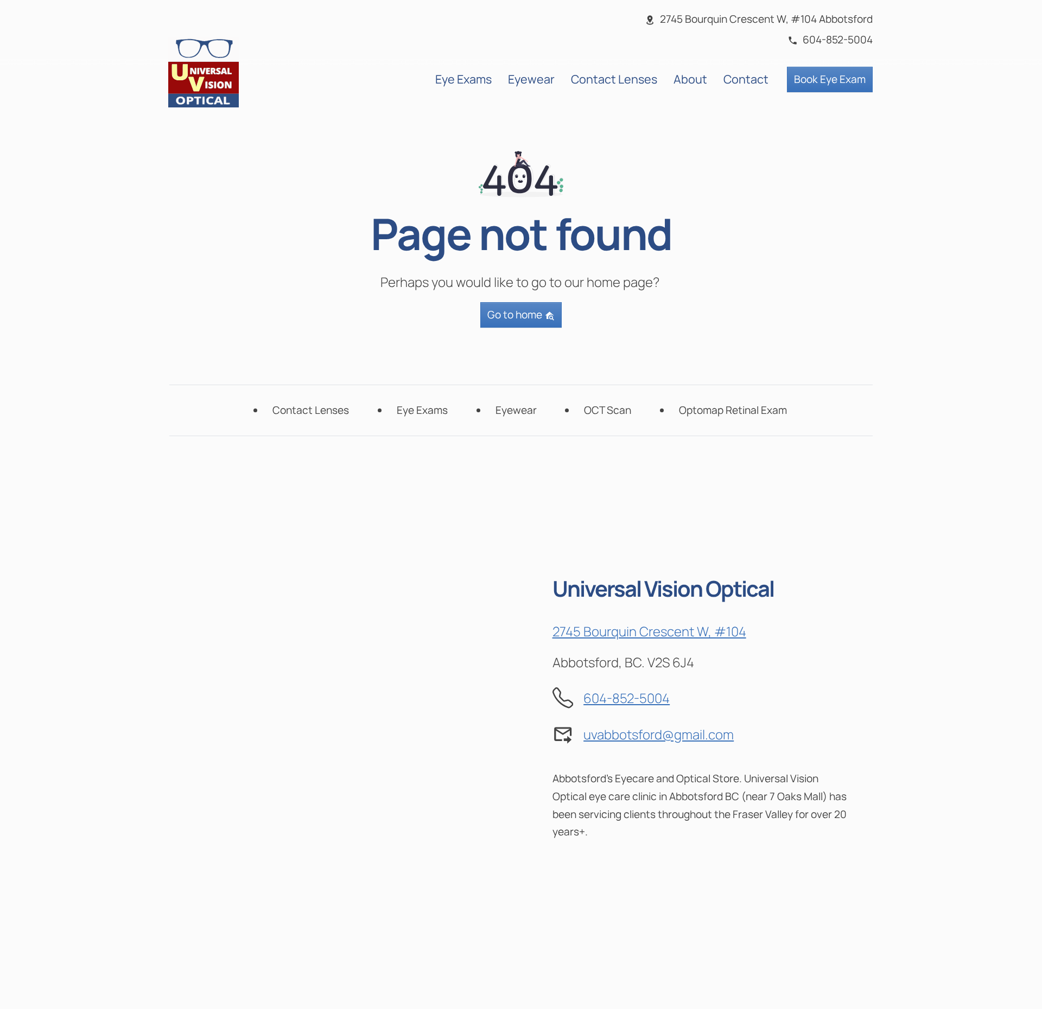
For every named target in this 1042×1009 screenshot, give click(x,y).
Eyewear (531, 79)
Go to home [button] (515, 315)
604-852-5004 (626, 698)
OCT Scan (607, 410)
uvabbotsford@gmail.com (658, 734)
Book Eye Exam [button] (830, 79)
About (690, 79)
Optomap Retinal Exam (733, 410)
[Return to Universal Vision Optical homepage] (203, 71)
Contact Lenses (614, 79)
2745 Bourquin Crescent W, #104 (649, 631)
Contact (745, 79)
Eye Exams (463, 79)
